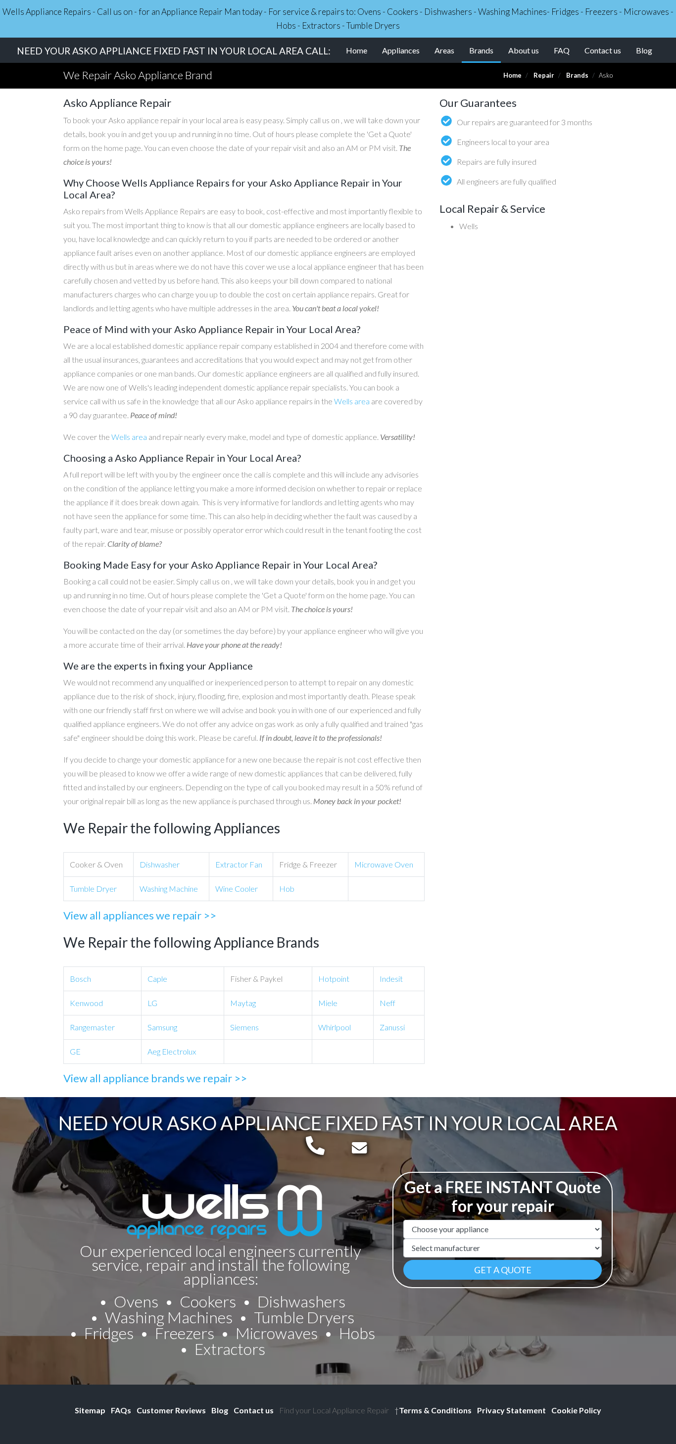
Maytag (243, 1003)
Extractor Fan (238, 864)
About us (523, 50)
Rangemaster (92, 1027)
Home (356, 50)
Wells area (352, 401)
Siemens (244, 1027)
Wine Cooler (236, 888)
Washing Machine (169, 888)
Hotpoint (333, 978)
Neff (387, 1003)
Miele (328, 1003)
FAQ (562, 50)
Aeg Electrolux (171, 1051)
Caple (157, 978)
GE (75, 1051)
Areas (444, 50)
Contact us (602, 50)
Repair (543, 75)
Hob (286, 888)
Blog (644, 50)
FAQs (121, 1410)
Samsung (162, 1027)
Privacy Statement (511, 1410)
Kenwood (86, 1003)
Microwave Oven (383, 864)
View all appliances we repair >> (139, 915)
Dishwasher (160, 864)
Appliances (401, 50)
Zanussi (392, 1027)
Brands (485, 50)
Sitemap (90, 1410)
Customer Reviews (171, 1410)
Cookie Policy (576, 1410)
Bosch (80, 978)
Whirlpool (334, 1027)
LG (152, 1003)
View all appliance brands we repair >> (155, 1078)
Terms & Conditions (433, 1410)
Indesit (391, 978)
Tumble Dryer (93, 888)
